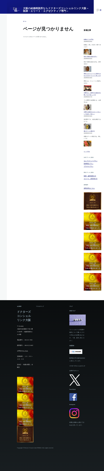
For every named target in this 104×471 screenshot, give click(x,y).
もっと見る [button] (87, 151)
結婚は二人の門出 (88, 39)
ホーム (24, 21)
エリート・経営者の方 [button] (90, 179)
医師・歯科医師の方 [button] (90, 176)
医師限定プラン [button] (88, 163)
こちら (26, 351)
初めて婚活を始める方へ (90, 56)
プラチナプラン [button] (88, 166)
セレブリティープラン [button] (90, 161)
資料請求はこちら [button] (89, 188)
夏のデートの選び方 (89, 131)
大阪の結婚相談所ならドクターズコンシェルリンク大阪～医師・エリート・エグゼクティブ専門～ (56, 9)
